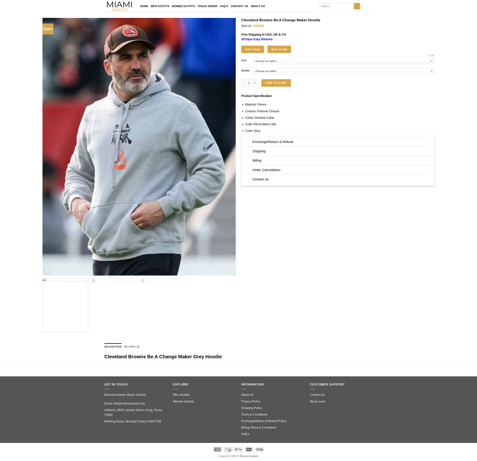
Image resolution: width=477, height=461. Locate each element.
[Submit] (357, 6)
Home (144, 6)
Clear (431, 55)
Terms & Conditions (254, 414)
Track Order (207, 6)
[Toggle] (248, 142)
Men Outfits (160, 6)
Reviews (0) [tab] (132, 346)
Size (243, 60)
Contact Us (239, 6)
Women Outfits (183, 6)
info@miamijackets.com (129, 403)
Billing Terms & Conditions (258, 427)
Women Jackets (183, 401)
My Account (317, 401)
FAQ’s (224, 6)
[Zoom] (47, 271)
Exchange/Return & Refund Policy (264, 421)
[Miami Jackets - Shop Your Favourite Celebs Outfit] (119, 6)
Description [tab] (112, 346)
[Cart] (371, 6)
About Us (258, 6)
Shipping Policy (251, 408)
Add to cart (276, 82)
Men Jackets (181, 394)
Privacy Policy (250, 401)
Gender (245, 70)
